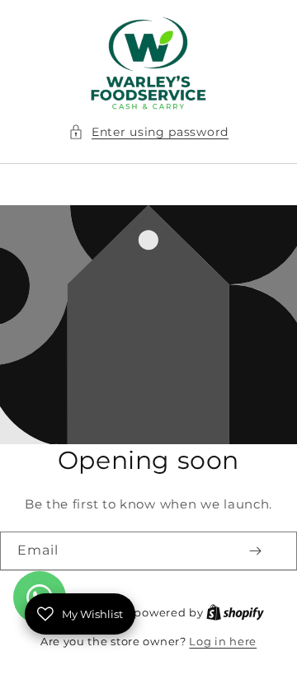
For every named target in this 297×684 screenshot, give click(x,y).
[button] (148, 132)
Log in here (223, 641)
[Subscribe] (255, 550)
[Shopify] (235, 612)
